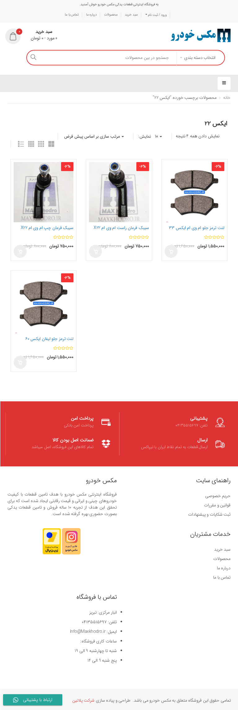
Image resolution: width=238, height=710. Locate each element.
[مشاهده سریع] (19, 178)
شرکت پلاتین (83, 700)
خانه (227, 97)
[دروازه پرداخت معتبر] (51, 544)
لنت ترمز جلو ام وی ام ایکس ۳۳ (196, 227)
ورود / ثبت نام (157, 15)
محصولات (111, 14)
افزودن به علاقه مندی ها (19, 168)
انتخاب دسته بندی (199, 57)
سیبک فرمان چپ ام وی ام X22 (47, 227)
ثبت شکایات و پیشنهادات (209, 514)
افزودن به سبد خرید (20, 251)
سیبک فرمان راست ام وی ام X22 (121, 227)
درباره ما (91, 14)
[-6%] (43, 191)
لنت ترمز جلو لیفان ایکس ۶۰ (49, 338)
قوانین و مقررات (217, 505)
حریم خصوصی (218, 495)
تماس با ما (72, 14)
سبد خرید (131, 14)
